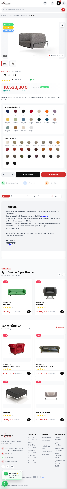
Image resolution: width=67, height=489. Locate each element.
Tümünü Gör (59, 327)
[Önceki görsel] (5, 40)
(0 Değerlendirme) (20, 80)
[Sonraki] (64, 274)
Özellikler (29, 196)
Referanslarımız (47, 451)
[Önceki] (59, 274)
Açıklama (6, 196)
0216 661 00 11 (9, 454)
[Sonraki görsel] (62, 40)
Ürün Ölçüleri (39, 196)
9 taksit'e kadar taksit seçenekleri (15, 91)
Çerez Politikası (60, 461)
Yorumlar (49, 196)
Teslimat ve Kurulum (18, 196)
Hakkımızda (45, 454)
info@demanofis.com (11, 461)
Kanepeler (24, 15)
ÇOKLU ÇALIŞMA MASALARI (32, 445)
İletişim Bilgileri (46, 437)
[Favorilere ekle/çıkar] (62, 25)
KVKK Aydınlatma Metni (58, 455)
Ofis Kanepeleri (14, 15)
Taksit (58, 196)
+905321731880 (9, 457)
